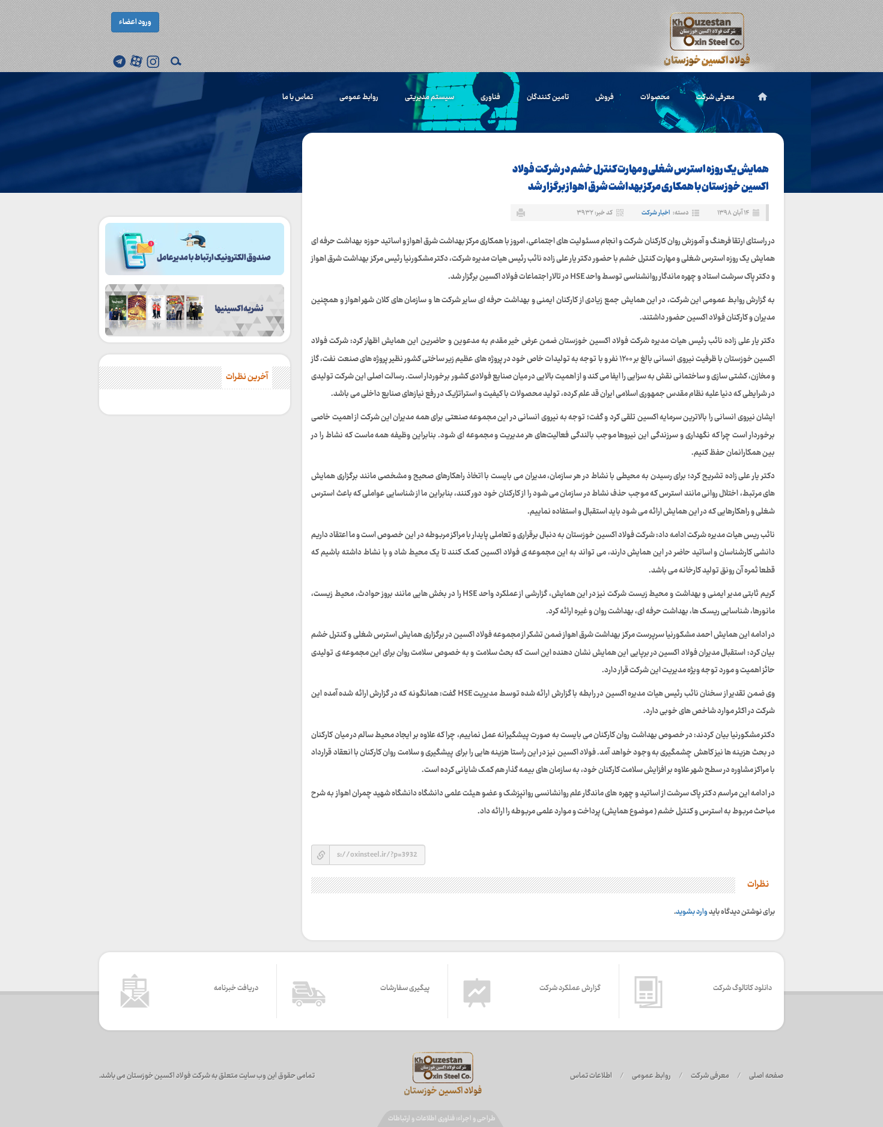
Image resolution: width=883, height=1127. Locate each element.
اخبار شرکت (656, 213)
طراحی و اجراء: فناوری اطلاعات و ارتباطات (442, 1119)
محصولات (655, 97)
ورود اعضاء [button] (135, 22)
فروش (604, 97)
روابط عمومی (358, 97)
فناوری (490, 97)
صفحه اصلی (766, 1076)
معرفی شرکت (715, 97)
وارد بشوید (692, 912)
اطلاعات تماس (591, 1076)
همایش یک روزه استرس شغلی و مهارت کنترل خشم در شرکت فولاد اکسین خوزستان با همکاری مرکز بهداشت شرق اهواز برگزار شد (640, 178)
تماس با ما (297, 97)
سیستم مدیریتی (429, 97)
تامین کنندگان (548, 97)
